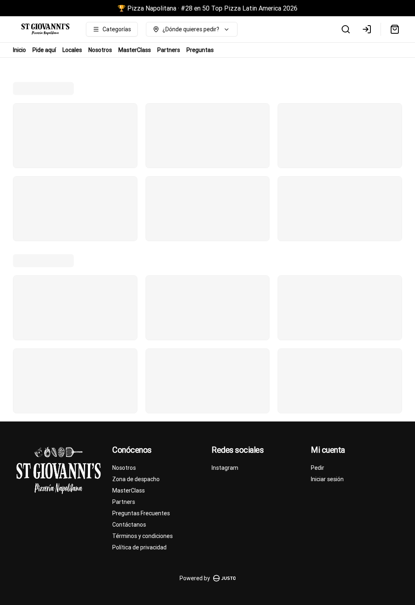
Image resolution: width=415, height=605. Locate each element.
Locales (72, 50)
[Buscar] (345, 29)
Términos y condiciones (142, 536)
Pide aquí (44, 50)
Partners (168, 50)
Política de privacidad (139, 547)
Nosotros (100, 50)
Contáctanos (129, 524)
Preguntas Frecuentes (141, 513)
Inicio (19, 50)
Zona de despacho (136, 479)
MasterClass (134, 50)
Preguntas (200, 50)
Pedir (317, 467)
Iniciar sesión (327, 479)
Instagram (225, 467)
